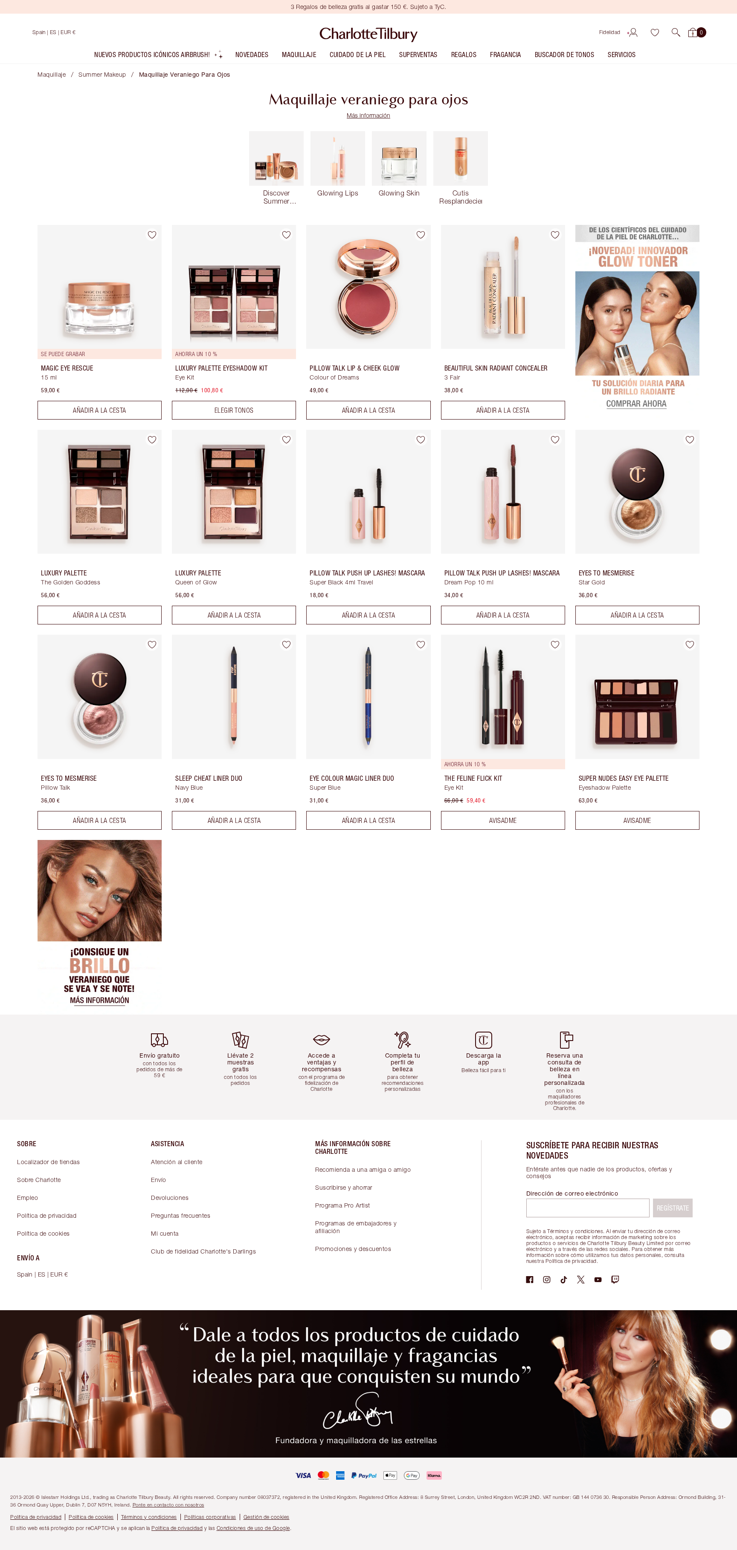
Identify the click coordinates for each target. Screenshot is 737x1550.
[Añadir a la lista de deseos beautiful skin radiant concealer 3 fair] (555, 234)
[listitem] (158, 56)
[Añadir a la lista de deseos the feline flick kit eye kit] (555, 644)
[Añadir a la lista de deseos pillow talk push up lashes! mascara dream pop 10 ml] (555, 439)
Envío (158, 1179)
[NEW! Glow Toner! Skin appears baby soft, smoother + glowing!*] (637, 417)
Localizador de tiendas (48, 1161)
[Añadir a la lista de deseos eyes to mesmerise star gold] (689, 439)
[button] (676, 32)
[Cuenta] (633, 32)
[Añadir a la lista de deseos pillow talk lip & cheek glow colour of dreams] (421, 234)
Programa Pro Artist (342, 1205)
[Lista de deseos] (654, 32)
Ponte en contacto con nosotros (168, 1504)
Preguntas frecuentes (180, 1215)
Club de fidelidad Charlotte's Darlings (203, 1251)
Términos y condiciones (149, 1517)
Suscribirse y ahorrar (343, 1187)
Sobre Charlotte (39, 1179)
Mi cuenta (165, 1233)
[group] (165, 1067)
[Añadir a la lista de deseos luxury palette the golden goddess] (151, 439)
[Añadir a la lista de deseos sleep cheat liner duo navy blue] (286, 644)
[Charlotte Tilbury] (368, 32)
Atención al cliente (177, 1161)
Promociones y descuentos (353, 1248)
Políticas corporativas (210, 1517)
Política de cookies (43, 1233)
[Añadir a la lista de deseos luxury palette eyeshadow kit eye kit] (286, 234)
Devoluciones (170, 1197)
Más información (368, 115)
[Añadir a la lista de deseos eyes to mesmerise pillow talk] (151, 644)
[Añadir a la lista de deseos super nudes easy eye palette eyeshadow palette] (689, 644)
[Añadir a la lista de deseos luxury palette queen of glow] (286, 439)
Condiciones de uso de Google (253, 1528)
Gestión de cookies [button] (267, 1517)
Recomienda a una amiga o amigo (363, 1169)
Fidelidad (610, 32)
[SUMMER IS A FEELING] (100, 1012)
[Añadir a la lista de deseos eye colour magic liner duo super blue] (421, 644)
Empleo (27, 1197)
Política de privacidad (46, 1215)
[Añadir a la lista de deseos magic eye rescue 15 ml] (151, 234)
